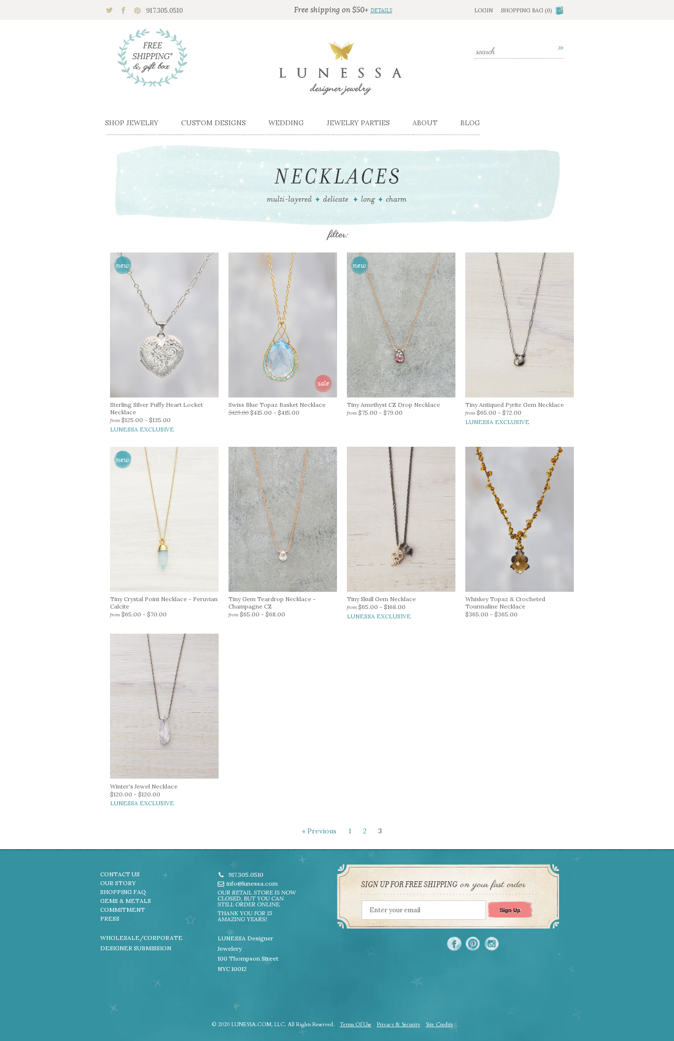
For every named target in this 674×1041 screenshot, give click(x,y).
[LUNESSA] (340, 72)
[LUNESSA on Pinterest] (473, 943)
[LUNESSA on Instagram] (491, 943)
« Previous (319, 830)
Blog (470, 122)
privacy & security (398, 1024)
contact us (120, 874)
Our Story (118, 883)
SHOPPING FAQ (123, 892)
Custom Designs (213, 122)
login (483, 10)
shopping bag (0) (526, 10)
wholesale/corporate (141, 937)
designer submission (135, 948)
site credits (439, 1024)
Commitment (122, 909)
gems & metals (125, 900)
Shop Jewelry (131, 122)
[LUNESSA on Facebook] (454, 943)
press (109, 918)
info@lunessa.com (252, 883)
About (425, 122)
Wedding (286, 122)
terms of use (356, 1024)
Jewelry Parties (358, 122)
